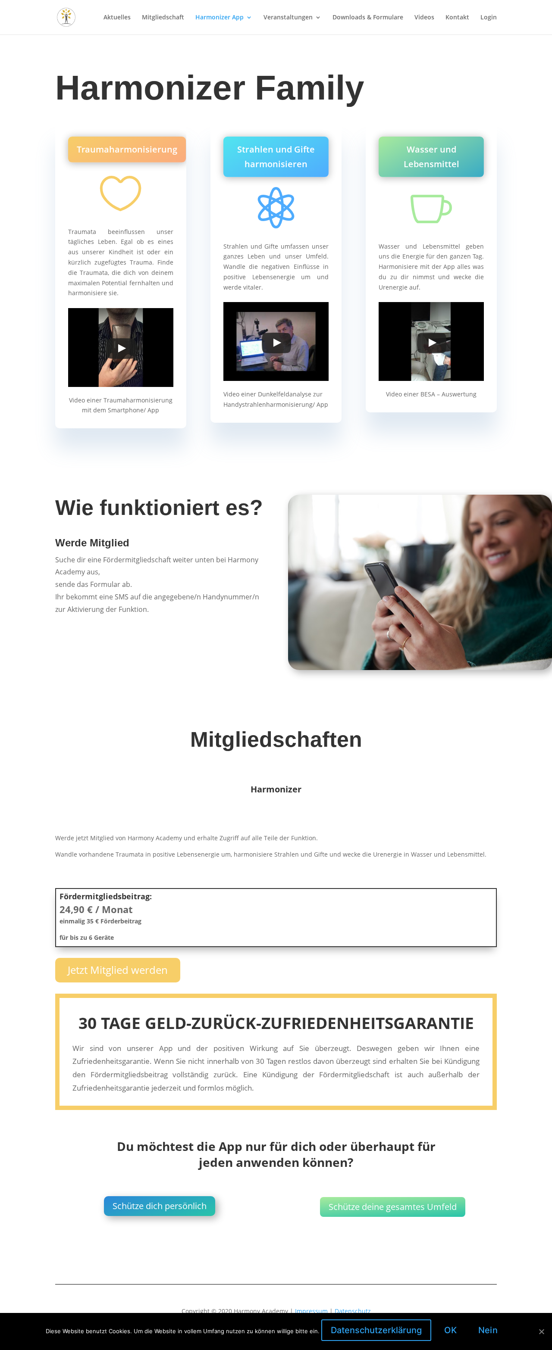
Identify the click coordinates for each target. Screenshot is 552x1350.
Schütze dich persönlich (160, 1206)
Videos (424, 17)
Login (488, 17)
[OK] (541, 1331)
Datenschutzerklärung (376, 1330)
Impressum (311, 1311)
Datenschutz (353, 1311)
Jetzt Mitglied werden (118, 970)
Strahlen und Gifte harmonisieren (276, 156)
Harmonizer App (219, 17)
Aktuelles (117, 17)
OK (450, 1330)
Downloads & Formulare (367, 17)
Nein (488, 1330)
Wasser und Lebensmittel (431, 156)
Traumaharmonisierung (127, 149)
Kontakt (457, 17)
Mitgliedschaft (163, 17)
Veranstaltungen (288, 17)
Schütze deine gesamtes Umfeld (393, 1207)
